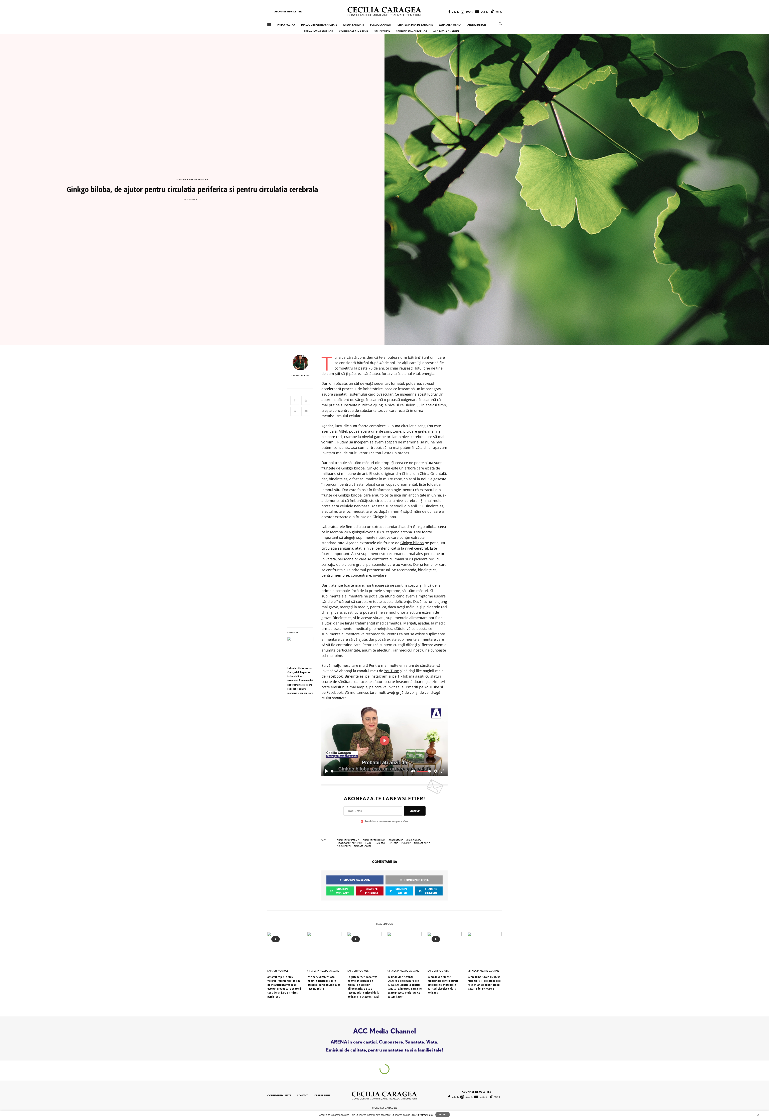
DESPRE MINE (322, 1095)
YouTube (391, 670)
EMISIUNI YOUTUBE (278, 970)
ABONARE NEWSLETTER (288, 11)
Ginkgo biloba (353, 468)
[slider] (365, 771)
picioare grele (422, 843)
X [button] (758, 1114)
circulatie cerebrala (348, 840)
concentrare (396, 840)
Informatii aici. (426, 1114)
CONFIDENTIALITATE (279, 1095)
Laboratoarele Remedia (341, 526)
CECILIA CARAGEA (300, 375)
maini (368, 843)
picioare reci (344, 846)
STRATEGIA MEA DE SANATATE (192, 179)
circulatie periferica (374, 840)
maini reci (380, 843)
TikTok (403, 676)
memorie (393, 843)
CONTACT (302, 1095)
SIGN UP (415, 810)
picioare (406, 843)
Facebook (335, 676)
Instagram (379, 676)
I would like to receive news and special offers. (386, 821)
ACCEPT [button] (442, 1114)
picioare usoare (362, 846)
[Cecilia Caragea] (384, 11)
